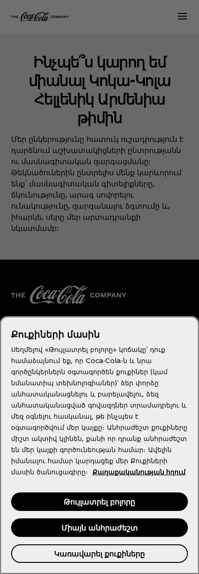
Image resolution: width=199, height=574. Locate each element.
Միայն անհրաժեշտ (100, 527)
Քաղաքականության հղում (139, 472)
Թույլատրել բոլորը (99, 501)
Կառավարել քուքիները (99, 553)
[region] (99, 445)
